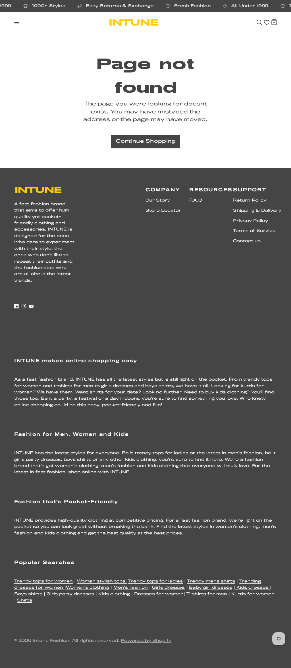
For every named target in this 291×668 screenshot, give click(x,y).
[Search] (259, 22)
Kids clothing (114, 594)
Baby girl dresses (210, 588)
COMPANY (163, 190)
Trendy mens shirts (211, 581)
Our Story (158, 200)
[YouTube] (31, 306)
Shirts (24, 600)
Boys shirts (29, 594)
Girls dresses (168, 588)
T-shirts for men (206, 594)
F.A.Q (195, 200)
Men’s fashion (130, 588)
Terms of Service (254, 231)
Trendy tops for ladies (155, 581)
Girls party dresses (69, 594)
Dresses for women (159, 594)
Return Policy (250, 200)
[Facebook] (16, 306)
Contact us (247, 241)
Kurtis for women (253, 594)
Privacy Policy (250, 221)
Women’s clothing (87, 588)
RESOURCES (210, 190)
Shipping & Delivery (257, 211)
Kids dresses (252, 588)
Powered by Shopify (146, 641)
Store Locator (163, 211)
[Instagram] (24, 306)
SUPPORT (249, 190)
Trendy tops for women (43, 581)
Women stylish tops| (102, 581)
